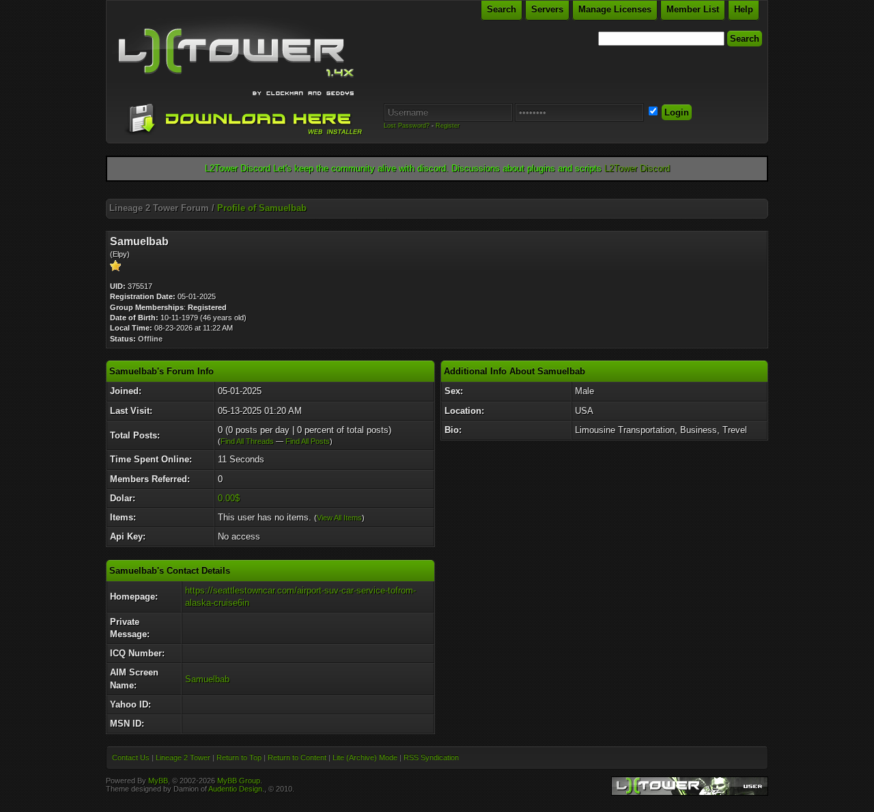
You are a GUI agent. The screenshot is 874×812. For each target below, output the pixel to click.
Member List (692, 9)
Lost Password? (406, 125)
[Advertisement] (437, 193)
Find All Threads (247, 441)
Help (743, 9)
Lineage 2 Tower (183, 757)
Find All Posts (307, 441)
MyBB (158, 780)
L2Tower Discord (637, 168)
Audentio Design (235, 789)
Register (448, 125)
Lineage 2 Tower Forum (159, 208)
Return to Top (239, 757)
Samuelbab (207, 679)
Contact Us (131, 757)
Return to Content (297, 757)
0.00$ (229, 498)
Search (501, 9)
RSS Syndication (431, 757)
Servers (547, 9)
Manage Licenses (614, 9)
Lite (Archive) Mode (365, 757)
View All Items (339, 518)
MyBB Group (238, 780)
